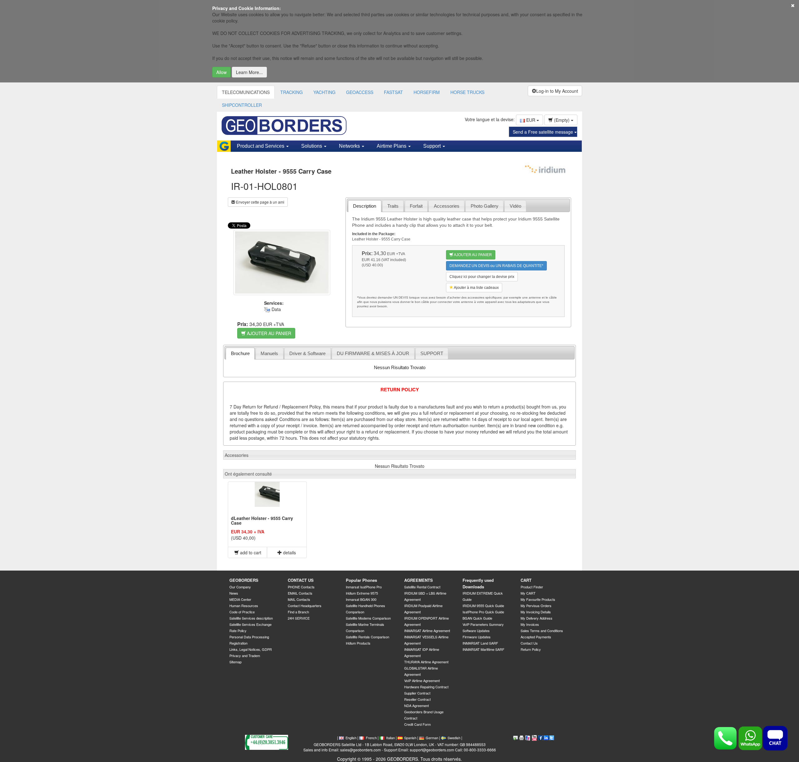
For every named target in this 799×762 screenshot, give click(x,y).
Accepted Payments (536, 636)
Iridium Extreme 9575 (362, 593)
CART (526, 580)
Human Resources (243, 605)
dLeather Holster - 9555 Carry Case (262, 520)
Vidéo (515, 206)
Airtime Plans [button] (392, 146)
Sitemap (235, 661)
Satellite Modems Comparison (368, 618)
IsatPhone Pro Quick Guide (483, 611)
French (371, 737)
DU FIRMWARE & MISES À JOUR (373, 353)
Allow (221, 72)
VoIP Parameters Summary (483, 624)
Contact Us (529, 643)
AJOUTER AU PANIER (268, 333)
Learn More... (249, 72)
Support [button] (432, 146)
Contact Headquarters (304, 605)
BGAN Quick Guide (477, 618)
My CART (528, 593)
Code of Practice (242, 611)
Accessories (446, 206)
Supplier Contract (417, 692)
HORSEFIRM (427, 92)
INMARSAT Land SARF (480, 643)
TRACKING (291, 92)
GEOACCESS (359, 92)
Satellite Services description (251, 618)
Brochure (240, 353)
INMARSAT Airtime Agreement (427, 630)
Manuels (269, 353)
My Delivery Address (536, 618)
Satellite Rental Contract (422, 586)
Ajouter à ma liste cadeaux (476, 287)
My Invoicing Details (536, 611)
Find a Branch (298, 611)
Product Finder (532, 586)
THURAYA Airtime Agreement (426, 661)
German (432, 737)
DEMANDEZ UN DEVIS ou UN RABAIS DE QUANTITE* (496, 266)
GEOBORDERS (243, 580)
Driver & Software (307, 353)
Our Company (240, 586)
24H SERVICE (299, 618)
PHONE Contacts (301, 586)
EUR (531, 120)
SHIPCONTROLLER (242, 105)
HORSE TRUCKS (467, 92)
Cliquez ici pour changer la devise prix (481, 277)
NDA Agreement (416, 705)
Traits (393, 206)
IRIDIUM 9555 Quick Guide (483, 605)
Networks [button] (350, 146)
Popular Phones (361, 580)
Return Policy (531, 649)
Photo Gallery (484, 206)
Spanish (410, 737)
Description (364, 206)
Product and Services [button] (261, 146)
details (289, 552)
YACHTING (324, 92)
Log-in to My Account (557, 91)
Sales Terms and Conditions (542, 630)
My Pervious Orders (536, 605)
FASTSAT (393, 92)
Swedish (454, 737)
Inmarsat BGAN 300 (361, 599)
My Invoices (530, 624)
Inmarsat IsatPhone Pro (364, 586)
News (233, 593)
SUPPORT (431, 353)
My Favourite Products (538, 599)
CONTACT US (301, 580)
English (351, 737)
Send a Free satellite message (543, 132)
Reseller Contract (417, 699)
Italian (390, 737)
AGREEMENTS (418, 580)
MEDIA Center (240, 599)
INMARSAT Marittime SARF (483, 649)
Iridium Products (358, 643)
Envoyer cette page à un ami (259, 202)
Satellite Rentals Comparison (367, 636)
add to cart (250, 552)
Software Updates (476, 630)
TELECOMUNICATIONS (246, 92)
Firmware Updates (477, 636)
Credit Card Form (417, 724)
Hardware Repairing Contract (426, 686)
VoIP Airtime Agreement (422, 680)
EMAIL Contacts (300, 593)
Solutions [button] (312, 146)
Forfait (416, 206)
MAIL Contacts (299, 599)
